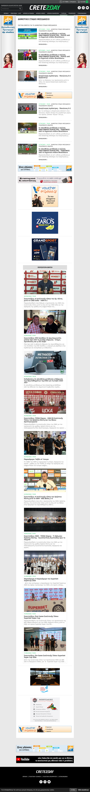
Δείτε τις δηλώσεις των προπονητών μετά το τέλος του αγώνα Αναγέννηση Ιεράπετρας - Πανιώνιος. (54, 82)
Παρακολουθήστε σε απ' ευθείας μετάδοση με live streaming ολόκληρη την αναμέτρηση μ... (54, 40)
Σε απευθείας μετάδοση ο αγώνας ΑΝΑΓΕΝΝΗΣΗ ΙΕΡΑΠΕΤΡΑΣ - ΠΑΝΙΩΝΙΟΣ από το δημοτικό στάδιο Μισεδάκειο (54, 129)
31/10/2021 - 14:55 (44, 144)
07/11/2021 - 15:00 (44, 29)
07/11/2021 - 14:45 (44, 50)
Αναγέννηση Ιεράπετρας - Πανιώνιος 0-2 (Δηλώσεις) (55, 76)
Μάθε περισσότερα (83, 790)
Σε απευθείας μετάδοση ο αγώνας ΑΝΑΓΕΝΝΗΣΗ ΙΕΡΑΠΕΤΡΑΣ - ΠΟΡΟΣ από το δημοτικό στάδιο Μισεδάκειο (54, 35)
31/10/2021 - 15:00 (44, 71)
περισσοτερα (42, 44)
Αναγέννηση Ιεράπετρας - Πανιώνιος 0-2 (55, 108)
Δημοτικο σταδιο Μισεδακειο (60, 29)
